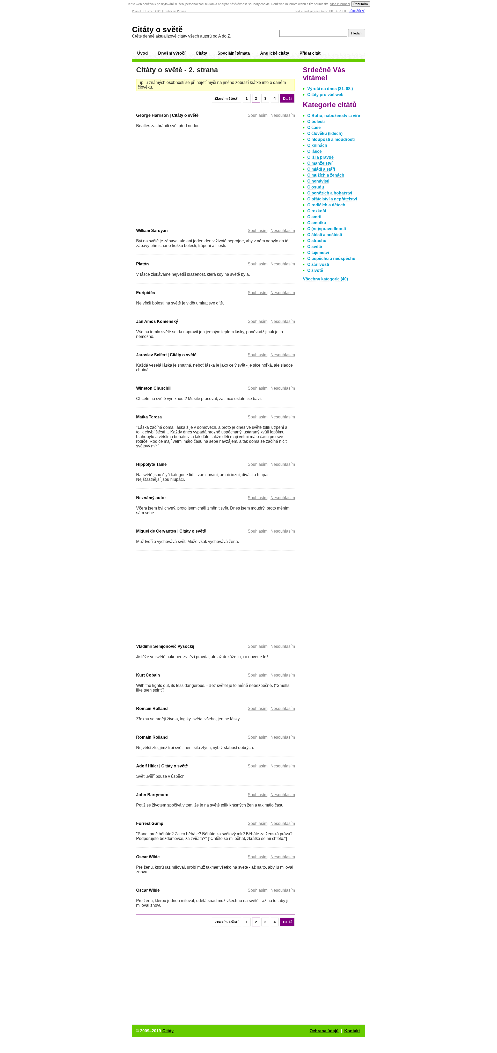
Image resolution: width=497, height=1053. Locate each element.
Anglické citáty (274, 53)
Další (287, 98)
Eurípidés (145, 293)
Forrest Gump (149, 823)
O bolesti (316, 121)
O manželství (319, 163)
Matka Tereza (149, 417)
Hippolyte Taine (151, 464)
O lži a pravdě (320, 157)
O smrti (314, 217)
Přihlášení (356, 11)
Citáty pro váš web (325, 94)
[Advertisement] (179, 180)
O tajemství (318, 252)
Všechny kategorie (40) (325, 279)
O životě (315, 270)
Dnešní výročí (171, 53)
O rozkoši (316, 211)
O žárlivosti (318, 264)
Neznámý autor (151, 498)
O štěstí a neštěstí (324, 235)
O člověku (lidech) (324, 133)
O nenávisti (318, 181)
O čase (314, 127)
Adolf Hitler (147, 766)
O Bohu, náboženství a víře (333, 115)
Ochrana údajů (324, 1031)
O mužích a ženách (325, 175)
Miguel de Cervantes (156, 531)
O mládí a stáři (321, 169)
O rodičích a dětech (326, 205)
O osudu (315, 187)
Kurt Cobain (148, 675)
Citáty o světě (157, 29)
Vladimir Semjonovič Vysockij (165, 646)
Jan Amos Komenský (157, 321)
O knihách (317, 145)
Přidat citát (309, 53)
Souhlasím (257, 115)
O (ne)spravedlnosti (326, 229)
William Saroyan (152, 230)
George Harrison (152, 115)
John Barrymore (152, 795)
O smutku (316, 223)
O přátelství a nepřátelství (332, 199)
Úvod (142, 53)
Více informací (340, 4)
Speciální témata (233, 53)
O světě (314, 246)
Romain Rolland (152, 708)
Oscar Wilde (148, 857)
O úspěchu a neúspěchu (331, 258)
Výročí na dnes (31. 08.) (330, 88)
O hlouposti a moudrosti (331, 139)
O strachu (316, 240)
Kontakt (352, 1031)
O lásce (314, 151)
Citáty (201, 53)
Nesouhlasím (283, 115)
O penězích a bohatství (329, 193)
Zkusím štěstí (226, 98)
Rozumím (360, 4)
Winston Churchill (153, 388)
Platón (142, 264)
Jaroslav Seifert (151, 355)
